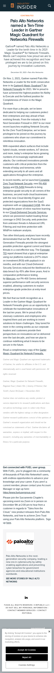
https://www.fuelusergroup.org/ (19, 492)
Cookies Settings (27, 665)
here (8, 523)
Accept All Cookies (27, 650)
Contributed (27, 16)
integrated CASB (31, 205)
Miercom (10, 278)
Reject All (26, 657)
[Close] (49, 631)
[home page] (23, 5)
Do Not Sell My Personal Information (26, 608)
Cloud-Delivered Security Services (28, 212)
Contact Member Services (22, 610)
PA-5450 (19, 187)
